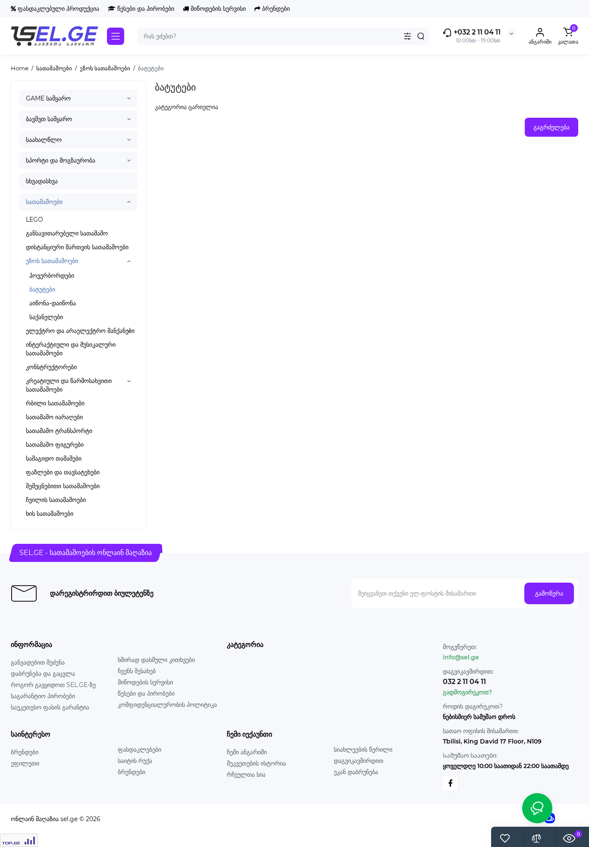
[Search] (421, 36)
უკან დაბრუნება (356, 772)
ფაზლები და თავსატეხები (63, 472)
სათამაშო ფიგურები (55, 445)
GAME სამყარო (48, 98)
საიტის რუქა (135, 761)
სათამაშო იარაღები (54, 417)
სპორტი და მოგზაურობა (60, 160)
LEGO (34, 219)
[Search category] (407, 36)
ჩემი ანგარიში (247, 752)
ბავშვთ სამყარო (49, 119)
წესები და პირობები (145, 9)
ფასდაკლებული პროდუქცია (57, 9)
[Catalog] (115, 36)
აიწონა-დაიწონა (52, 303)
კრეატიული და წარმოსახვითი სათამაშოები (69, 385)
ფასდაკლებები (139, 749)
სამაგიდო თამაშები (53, 458)
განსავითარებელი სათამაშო (67, 233)
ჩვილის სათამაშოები (56, 500)
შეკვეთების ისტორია (256, 763)
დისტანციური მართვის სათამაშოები (77, 247)
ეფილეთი (25, 763)
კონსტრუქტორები (51, 367)
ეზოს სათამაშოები (52, 261)
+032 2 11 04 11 (476, 32)
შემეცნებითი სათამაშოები (63, 486)
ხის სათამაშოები (49, 514)
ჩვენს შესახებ (137, 671)
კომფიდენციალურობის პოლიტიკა (167, 705)
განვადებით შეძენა (38, 662)
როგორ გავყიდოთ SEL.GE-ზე (53, 685)
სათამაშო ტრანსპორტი (59, 431)
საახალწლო (44, 140)
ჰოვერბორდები (51, 275)
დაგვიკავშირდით (358, 761)
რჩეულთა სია (246, 774)
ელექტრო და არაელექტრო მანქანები (80, 331)
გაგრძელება (551, 127)
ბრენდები (275, 9)
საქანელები (46, 317)
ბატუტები (42, 289)
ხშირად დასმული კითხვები (156, 660)
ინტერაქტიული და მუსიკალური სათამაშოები (71, 349)
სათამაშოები (44, 202)
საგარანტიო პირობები (43, 696)
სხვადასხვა (42, 181)
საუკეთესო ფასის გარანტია (50, 707)
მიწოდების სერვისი (217, 9)
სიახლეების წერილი (363, 749)
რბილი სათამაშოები (55, 403)
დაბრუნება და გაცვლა (43, 674)
